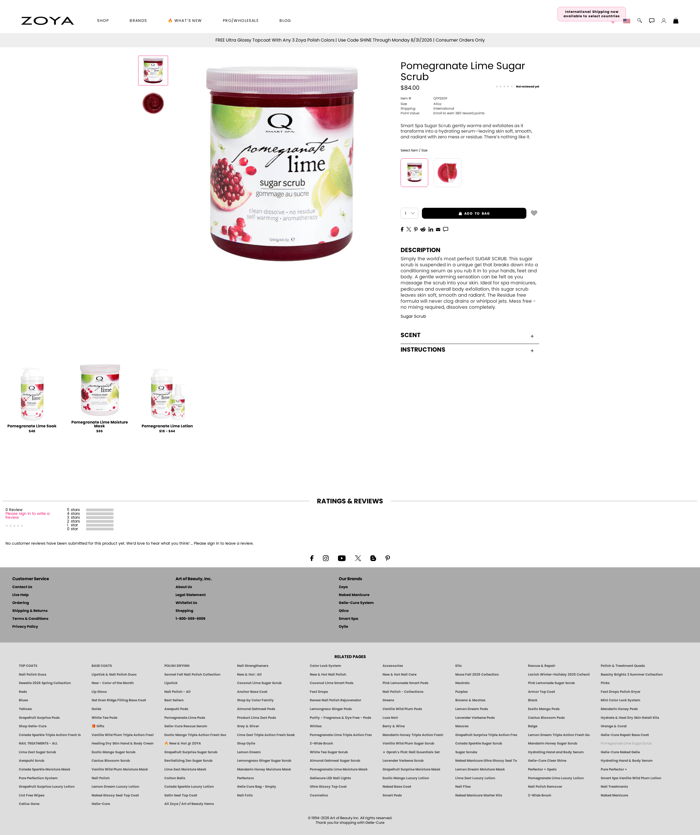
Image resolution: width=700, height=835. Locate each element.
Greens (388, 700)
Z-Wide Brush (321, 743)
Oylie (343, 627)
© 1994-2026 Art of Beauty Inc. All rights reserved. (350, 820)
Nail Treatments (614, 786)
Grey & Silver (248, 726)
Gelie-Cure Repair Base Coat (625, 735)
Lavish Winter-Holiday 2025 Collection (559, 674)
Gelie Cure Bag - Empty (256, 786)
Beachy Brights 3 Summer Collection (632, 674)
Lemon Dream (249, 752)
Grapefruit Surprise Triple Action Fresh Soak (486, 735)
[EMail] (438, 229)
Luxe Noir (390, 717)
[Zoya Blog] (373, 558)
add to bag (456, 213)
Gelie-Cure (101, 803)
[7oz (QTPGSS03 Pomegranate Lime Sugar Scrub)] (447, 172)
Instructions (423, 350)
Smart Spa (348, 619)
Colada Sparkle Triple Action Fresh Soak (50, 735)
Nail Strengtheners (253, 665)
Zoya (343, 587)
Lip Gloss (99, 691)
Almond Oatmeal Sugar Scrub (335, 760)
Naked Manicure (354, 595)
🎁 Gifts (98, 726)
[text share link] (445, 229)
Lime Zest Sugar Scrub (37, 752)
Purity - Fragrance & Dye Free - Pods (340, 717)
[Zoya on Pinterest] (387, 558)
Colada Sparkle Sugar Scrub (478, 743)
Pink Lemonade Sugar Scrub (551, 683)
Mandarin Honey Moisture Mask (264, 769)
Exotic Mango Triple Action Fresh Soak (195, 735)
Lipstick (170, 683)
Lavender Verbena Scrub (403, 760)
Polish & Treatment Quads (623, 665)
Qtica (344, 611)
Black (532, 700)
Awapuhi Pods (176, 709)
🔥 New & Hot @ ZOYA (182, 743)
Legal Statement (191, 595)
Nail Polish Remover (545, 786)
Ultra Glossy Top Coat (328, 786)
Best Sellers (174, 700)
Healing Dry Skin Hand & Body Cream (122, 743)
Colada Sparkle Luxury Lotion (189, 786)
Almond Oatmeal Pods (256, 709)
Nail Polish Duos (32, 674)
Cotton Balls (174, 778)
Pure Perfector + (614, 769)
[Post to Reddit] (423, 229)
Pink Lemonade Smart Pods (405, 683)
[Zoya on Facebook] (311, 558)
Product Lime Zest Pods (256, 717)
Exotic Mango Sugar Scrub (113, 752)
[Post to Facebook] (402, 229)
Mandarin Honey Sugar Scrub (552, 743)
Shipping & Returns (30, 611)
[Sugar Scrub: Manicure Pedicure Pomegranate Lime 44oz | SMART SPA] (153, 71)
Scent (411, 335)
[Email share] (438, 229)
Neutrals (462, 683)
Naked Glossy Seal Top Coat (115, 795)
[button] (48, 21)
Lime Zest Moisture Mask (185, 769)
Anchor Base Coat (252, 691)
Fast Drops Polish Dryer (620, 691)
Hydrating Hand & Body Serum (627, 760)
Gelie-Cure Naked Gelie (620, 752)
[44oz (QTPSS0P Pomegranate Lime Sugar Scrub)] (414, 172)
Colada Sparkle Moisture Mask (44, 769)
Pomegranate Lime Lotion (167, 426)
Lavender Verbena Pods (475, 717)
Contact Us (22, 587)
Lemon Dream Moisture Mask (480, 769)
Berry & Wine (394, 726)
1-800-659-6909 (190, 619)
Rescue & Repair (541, 665)
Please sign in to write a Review (27, 515)
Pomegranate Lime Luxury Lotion (556, 778)
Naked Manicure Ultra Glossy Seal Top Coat (486, 760)
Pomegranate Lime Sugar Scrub (626, 743)
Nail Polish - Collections (403, 691)
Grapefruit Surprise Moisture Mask (411, 769)
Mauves (462, 726)
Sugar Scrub (413, 316)
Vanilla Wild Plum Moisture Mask (120, 769)
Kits (458, 665)
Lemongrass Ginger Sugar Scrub (264, 760)
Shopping (184, 611)
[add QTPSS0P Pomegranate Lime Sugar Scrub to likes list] (534, 213)
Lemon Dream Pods (471, 709)
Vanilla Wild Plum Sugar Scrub (408, 743)
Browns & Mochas (470, 700)
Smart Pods (392, 795)
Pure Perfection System (38, 778)
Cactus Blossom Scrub (111, 760)
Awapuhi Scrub (31, 760)
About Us (184, 587)
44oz (421, 104)
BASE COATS (102, 665)
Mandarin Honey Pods (619, 709)
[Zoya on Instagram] (326, 558)
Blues (23, 700)
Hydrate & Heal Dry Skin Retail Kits (630, 717)
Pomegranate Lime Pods (184, 717)
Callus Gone (29, 803)
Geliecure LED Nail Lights (330, 778)
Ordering (20, 603)
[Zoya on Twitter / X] (358, 558)
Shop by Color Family (255, 700)
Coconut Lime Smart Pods (332, 683)
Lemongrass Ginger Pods (331, 709)
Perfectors (245, 778)
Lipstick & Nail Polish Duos (114, 674)
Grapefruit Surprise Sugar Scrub (190, 752)
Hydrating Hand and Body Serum (556, 752)
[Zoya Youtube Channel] (342, 558)
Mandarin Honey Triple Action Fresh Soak (413, 735)
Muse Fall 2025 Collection (477, 674)
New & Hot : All (249, 674)
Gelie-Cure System (356, 603)
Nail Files (463, 786)
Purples (461, 691)
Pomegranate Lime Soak (32, 426)
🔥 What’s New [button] (185, 21)
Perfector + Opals (542, 769)
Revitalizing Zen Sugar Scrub (188, 760)
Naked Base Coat (397, 786)
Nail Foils (245, 795)
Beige (532, 726)
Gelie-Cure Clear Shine (547, 760)
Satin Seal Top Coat (180, 795)
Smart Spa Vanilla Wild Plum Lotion (631, 778)
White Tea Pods (105, 717)
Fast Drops (319, 691)
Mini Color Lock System (620, 700)
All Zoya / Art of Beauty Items (189, 803)
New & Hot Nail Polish (328, 674)
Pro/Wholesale (241, 21)
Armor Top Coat (541, 691)
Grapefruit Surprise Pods (39, 717)
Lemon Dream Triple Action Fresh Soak (559, 735)
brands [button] (138, 21)
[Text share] (445, 229)
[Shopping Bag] (676, 21)
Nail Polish (101, 778)
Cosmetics (319, 795)
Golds (96, 709)
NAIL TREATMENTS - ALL (38, 743)
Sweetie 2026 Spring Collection (45, 683)
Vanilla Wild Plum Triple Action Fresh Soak (122, 735)
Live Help (20, 595)
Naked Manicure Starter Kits (478, 795)
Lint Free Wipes (32, 795)
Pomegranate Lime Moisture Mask (99, 424)
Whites (316, 726)
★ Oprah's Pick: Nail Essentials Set (411, 752)
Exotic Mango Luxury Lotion (406, 778)
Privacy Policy (25, 627)
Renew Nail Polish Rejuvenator (335, 700)
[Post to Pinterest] (416, 229)
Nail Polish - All (177, 691)
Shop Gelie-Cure (32, 726)
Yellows (25, 709)
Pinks (605, 683)
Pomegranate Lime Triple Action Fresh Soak (341, 735)
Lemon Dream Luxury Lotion (115, 786)
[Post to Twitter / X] (409, 229)
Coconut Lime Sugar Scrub (259, 683)
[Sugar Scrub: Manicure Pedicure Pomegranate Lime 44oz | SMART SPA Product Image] (153, 103)
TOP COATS (28, 665)
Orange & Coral (614, 726)
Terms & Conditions (30, 619)
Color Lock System (325, 665)
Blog (285, 21)
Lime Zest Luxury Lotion (475, 778)
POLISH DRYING (176, 665)
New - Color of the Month (113, 683)
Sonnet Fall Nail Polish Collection (192, 674)
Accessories (393, 665)
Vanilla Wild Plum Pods (402, 709)
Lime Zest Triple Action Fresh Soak (266, 735)
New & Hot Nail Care (399, 674)
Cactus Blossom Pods (546, 717)
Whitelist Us (186, 603)
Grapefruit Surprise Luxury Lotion (47, 786)
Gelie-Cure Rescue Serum (185, 726)
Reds (23, 691)
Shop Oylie (246, 743)
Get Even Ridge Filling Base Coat (119, 700)
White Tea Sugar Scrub (329, 752)
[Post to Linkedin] (430, 229)
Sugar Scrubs (466, 752)
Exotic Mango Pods (544, 709)
